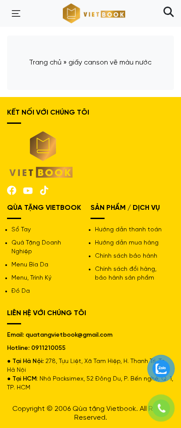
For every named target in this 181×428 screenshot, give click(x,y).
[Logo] (41, 154)
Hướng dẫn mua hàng (127, 243)
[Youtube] (28, 190)
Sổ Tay (21, 230)
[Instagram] (44, 189)
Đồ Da (20, 291)
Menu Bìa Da (29, 265)
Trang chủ (45, 62)
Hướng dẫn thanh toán (128, 230)
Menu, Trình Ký (31, 278)
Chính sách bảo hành (126, 256)
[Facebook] (11, 189)
